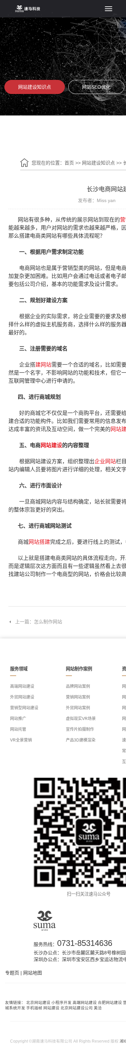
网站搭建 (39, 542)
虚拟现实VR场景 (81, 718)
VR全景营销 (21, 740)
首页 (69, 162)
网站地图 (32, 972)
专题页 (12, 972)
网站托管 (18, 729)
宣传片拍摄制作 (80, 729)
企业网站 (105, 461)
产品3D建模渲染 (80, 740)
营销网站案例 (78, 697)
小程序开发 (61, 1002)
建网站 (43, 365)
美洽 (98, 1008)
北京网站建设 (38, 1002)
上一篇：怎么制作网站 (38, 621)
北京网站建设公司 (76, 1008)
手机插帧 (34, 1008)
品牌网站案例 (78, 686)
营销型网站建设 (24, 708)
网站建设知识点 (34, 87)
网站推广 (18, 718)
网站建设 (51, 445)
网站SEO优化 (96, 87)
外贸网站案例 (78, 708)
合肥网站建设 (110, 1002)
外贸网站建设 (22, 697)
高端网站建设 (22, 686)
